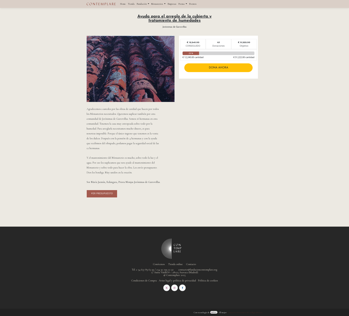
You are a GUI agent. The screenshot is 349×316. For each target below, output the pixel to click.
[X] (166, 288)
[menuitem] (123, 4)
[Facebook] (182, 288)
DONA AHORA (218, 67)
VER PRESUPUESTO (102, 194)
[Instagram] (174, 288)
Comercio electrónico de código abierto (244, 312)
